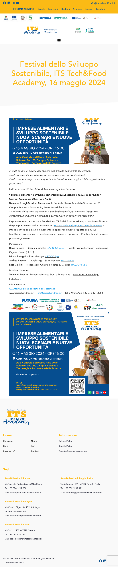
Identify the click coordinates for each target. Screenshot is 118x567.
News (34, 441)
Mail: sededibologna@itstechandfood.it (24, 515)
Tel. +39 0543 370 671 (15, 534)
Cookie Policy (65, 446)
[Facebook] (4, 3)
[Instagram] (13, 3)
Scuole (41, 9)
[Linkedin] (8, 3)
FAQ (33, 446)
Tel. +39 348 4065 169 (15, 511)
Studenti (65, 9)
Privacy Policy (65, 441)
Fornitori (100, 9)
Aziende (77, 9)
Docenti (89, 9)
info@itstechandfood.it (102, 3)
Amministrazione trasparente (73, 451)
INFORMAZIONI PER (24, 9)
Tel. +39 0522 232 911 (71, 488)
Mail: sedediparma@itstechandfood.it (23, 492)
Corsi (5, 446)
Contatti (35, 451)
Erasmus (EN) (9, 451)
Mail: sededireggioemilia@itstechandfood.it (82, 492)
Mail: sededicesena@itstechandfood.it (23, 538)
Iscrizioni (53, 9)
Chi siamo (7, 441)
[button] (59, 40)
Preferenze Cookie (15, 562)
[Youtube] (17, 3)
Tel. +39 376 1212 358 (15, 488)
